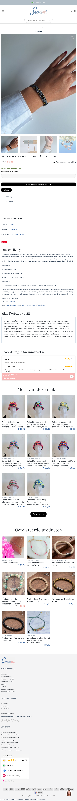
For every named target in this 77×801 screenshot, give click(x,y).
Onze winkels (4, 703)
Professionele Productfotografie (10, 747)
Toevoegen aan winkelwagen (37, 184)
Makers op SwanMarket (7, 713)
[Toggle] (3, 197)
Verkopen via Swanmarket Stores (10, 735)
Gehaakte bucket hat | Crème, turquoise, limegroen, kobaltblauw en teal (38, 502)
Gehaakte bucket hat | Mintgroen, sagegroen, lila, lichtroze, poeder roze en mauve (13, 502)
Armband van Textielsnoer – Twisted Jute (38, 600)
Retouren (3, 684)
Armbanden (12, 302)
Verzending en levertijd (7, 679)
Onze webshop (5, 708)
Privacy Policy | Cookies (8, 691)
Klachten (3, 686)
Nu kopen (6, 190)
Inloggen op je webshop (7, 740)
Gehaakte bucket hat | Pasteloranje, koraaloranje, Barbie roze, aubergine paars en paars (38, 463)
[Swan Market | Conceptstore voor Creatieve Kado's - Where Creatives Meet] (38, 11)
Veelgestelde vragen (6, 676)
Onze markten (5, 706)
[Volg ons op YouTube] (17, 720)
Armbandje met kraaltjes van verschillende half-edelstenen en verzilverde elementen (12, 601)
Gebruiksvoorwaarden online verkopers (12, 750)
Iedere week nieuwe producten (39, 2)
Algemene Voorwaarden (7, 689)
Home (36, 27)
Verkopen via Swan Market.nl (9, 732)
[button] (3, 11)
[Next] (72, 84)
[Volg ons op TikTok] (10, 720)
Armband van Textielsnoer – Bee (63, 600)
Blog (2, 711)
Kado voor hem (26, 305)
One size (14, 229)
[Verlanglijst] (71, 11)
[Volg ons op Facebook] (3, 720)
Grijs (12, 224)
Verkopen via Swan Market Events (10, 737)
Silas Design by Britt (18, 234)
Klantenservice (5, 674)
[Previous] (5, 84)
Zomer (43, 305)
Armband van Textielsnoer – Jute (63, 564)
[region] (69, 793)
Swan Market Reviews (7, 681)
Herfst (8, 305)
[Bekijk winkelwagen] (74, 11)
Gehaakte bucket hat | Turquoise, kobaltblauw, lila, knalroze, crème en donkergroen (12, 463)
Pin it (5, 242)
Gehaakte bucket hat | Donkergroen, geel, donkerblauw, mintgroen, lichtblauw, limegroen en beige (62, 424)
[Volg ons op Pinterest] (14, 720)
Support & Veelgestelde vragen (9, 742)
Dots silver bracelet (10, 563)
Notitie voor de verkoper (9, 171)
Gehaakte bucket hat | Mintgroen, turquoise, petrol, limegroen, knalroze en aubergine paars (38, 424)
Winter (38, 305)
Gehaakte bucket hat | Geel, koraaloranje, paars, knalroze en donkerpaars (12, 424)
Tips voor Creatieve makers (8, 745)
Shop (41, 27)
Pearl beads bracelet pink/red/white (35, 564)
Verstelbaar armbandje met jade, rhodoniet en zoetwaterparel (38, 640)
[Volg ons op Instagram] (6, 720)
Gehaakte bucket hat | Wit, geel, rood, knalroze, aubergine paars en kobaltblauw (63, 463)
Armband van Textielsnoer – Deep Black (13, 639)
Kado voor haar (15, 305)
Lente (33, 305)
